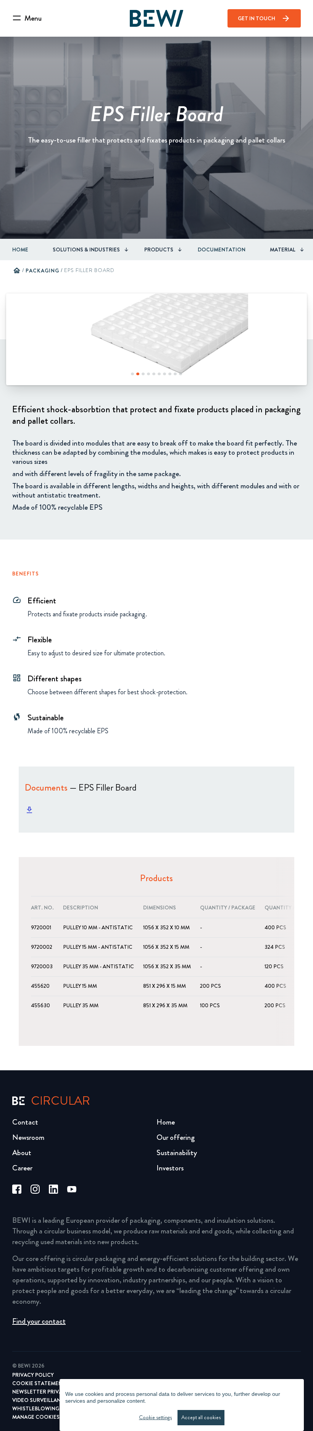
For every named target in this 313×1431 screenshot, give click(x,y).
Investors (170, 1167)
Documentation (221, 249)
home (17, 270)
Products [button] (158, 249)
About (21, 1152)
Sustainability (176, 1152)
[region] (182, 1405)
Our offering (175, 1137)
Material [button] (282, 249)
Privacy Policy (33, 1374)
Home (20, 249)
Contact (25, 1122)
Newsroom (28, 1137)
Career (22, 1167)
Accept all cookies (201, 1417)
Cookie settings (155, 1417)
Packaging (42, 270)
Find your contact (39, 1321)
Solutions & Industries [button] (86, 249)
